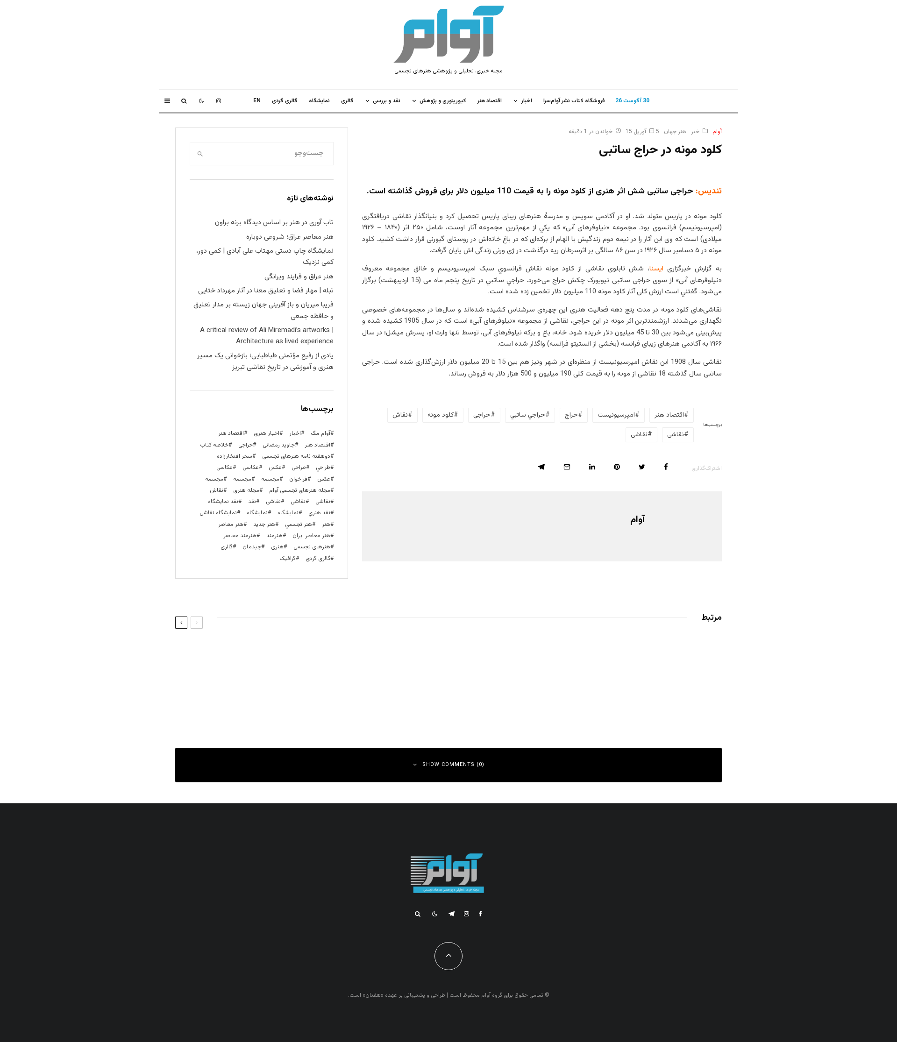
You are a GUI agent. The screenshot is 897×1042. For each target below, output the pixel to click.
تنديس (710, 191)
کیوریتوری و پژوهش (443, 101)
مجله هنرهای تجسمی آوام (299, 490)
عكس (275, 467)
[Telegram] (451, 914)
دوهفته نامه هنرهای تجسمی (296, 456)
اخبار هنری (266, 433)
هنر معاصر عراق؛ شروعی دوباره (290, 237)
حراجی (482, 415)
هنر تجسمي (298, 524)
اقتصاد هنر (489, 101)
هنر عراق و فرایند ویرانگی (299, 276)
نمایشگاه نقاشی (218, 513)
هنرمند (274, 536)
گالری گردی (285, 101)
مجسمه (270, 479)
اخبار (526, 101)
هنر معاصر (230, 524)
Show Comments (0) (453, 765)
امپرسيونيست (616, 415)
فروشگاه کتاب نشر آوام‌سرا (574, 101)
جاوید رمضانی (279, 445)
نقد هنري (319, 513)
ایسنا (656, 268)
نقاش (400, 415)
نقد (252, 501)
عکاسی (250, 467)
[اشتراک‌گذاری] (666, 466)
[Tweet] (642, 466)
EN (257, 101)
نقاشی (675, 435)
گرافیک (287, 558)
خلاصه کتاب (214, 445)
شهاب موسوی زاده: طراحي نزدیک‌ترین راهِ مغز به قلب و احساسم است (604, 651)
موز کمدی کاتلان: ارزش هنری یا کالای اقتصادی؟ (629, 693)
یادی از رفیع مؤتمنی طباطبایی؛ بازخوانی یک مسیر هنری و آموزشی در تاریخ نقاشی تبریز (265, 361)
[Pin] (617, 466)
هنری (277, 547)
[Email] (566, 466)
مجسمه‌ (214, 479)
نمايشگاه (319, 101)
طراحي (323, 467)
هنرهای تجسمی (311, 547)
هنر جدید (264, 524)
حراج (571, 415)
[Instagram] (219, 101)
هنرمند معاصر (239, 536)
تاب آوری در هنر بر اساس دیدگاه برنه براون (274, 222)
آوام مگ (320, 433)
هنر (326, 524)
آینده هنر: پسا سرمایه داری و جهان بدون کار (351, 651)
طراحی (299, 467)
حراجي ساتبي (527, 415)
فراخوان (298, 479)
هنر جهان (675, 132)
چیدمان (251, 547)
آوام (717, 132)
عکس (323, 479)
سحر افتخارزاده (234, 456)
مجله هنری (246, 490)
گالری (347, 101)
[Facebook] (480, 914)
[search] (200, 153)
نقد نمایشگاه (223, 501)
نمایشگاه (257, 513)
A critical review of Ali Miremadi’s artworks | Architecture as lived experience (267, 336)
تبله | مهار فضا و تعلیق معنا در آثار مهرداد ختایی (266, 290)
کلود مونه (440, 415)
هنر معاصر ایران (311, 536)
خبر (695, 132)
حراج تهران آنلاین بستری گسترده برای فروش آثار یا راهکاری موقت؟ (327, 693)
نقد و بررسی (386, 101)
